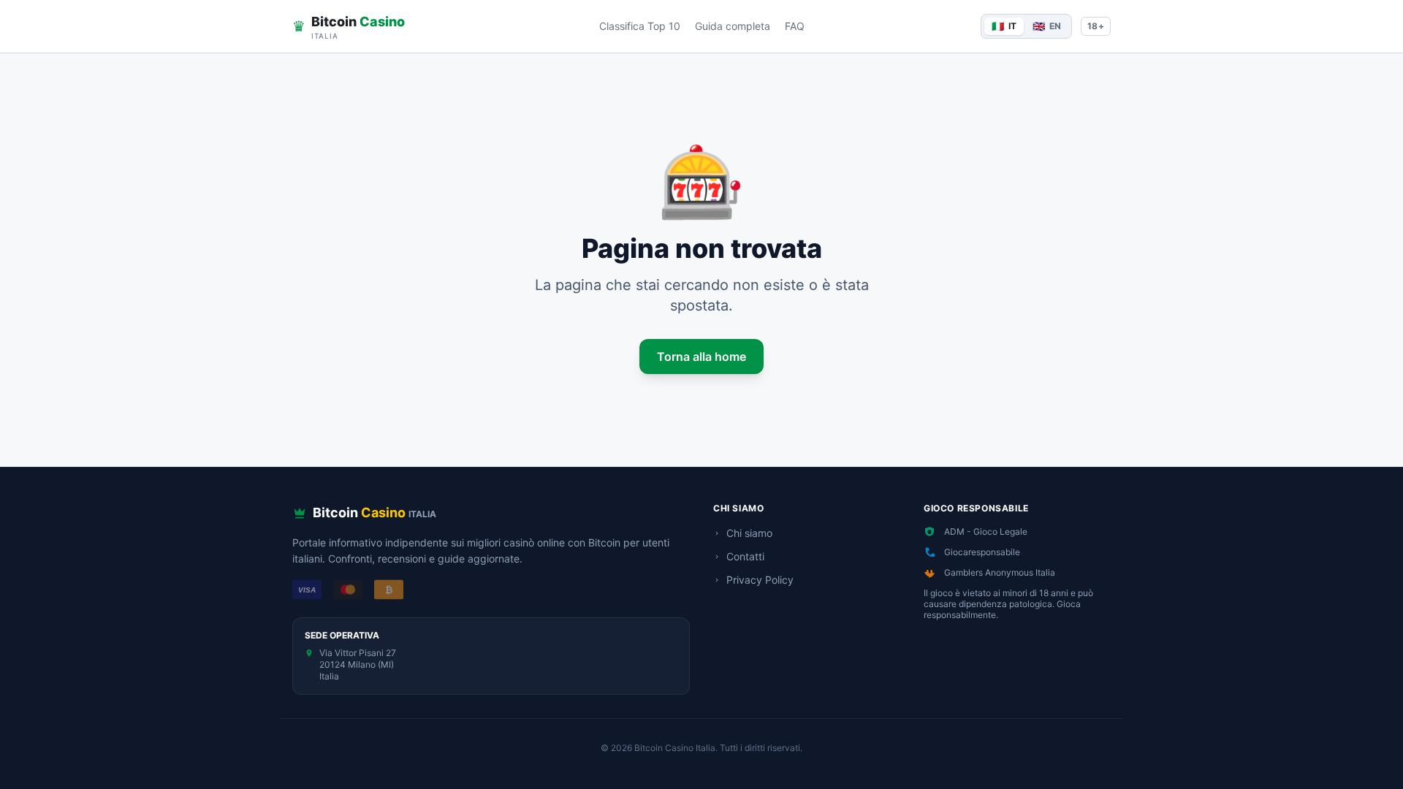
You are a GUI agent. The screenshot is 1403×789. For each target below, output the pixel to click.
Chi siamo (749, 533)
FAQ (795, 26)
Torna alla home (701, 356)
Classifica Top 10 (639, 26)
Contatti (745, 556)
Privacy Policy (760, 579)
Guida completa (732, 26)
